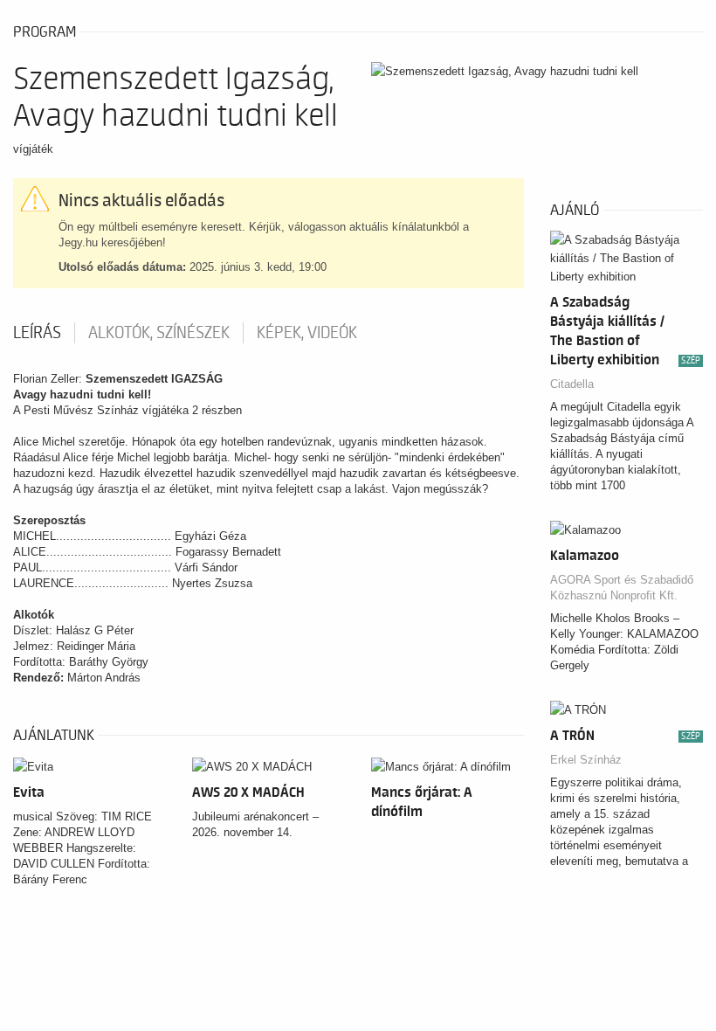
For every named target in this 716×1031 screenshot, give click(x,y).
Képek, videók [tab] (307, 333)
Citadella (572, 384)
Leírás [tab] (37, 333)
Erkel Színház (586, 759)
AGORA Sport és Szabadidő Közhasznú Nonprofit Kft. (621, 587)
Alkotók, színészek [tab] (159, 333)
